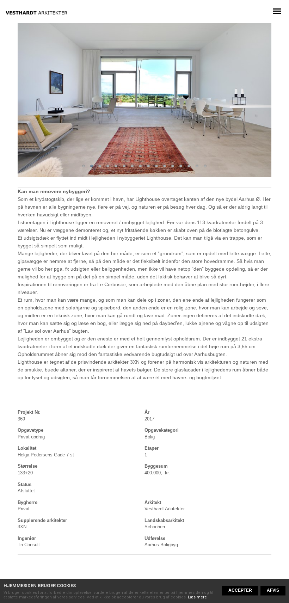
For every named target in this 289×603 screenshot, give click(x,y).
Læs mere (197, 597)
